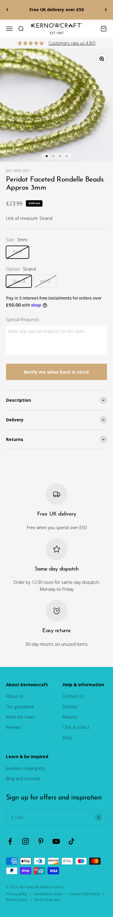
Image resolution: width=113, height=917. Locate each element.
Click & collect (76, 727)
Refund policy (17, 899)
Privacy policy (16, 893)
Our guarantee (20, 706)
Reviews (13, 727)
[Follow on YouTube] (56, 841)
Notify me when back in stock (56, 372)
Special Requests (22, 319)
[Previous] (7, 10)
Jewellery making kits (25, 768)
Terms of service (47, 899)
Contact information (84, 893)
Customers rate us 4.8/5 (72, 43)
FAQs (68, 738)
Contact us (73, 696)
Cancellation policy (48, 893)
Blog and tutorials (23, 778)
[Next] (106, 10)
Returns (70, 717)
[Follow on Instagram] (25, 841)
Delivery (70, 706)
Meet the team (20, 717)
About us (15, 696)
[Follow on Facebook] (10, 841)
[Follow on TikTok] (71, 841)
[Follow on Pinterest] (41, 841)
